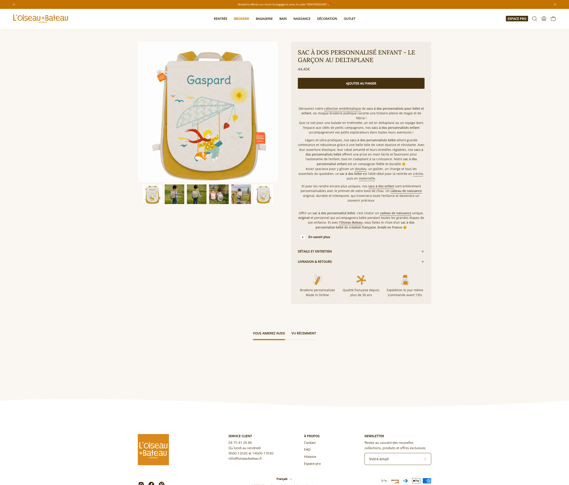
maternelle (367, 178)
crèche (418, 174)
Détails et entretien (315, 251)
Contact (310, 442)
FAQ (307, 449)
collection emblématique (342, 108)
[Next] (555, 4)
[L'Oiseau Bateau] (41, 18)
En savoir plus (319, 237)
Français (281, 479)
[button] (220, 18)
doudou (361, 169)
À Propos (312, 436)
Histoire (310, 456)
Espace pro (517, 18)
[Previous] (14, 4)
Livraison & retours (315, 261)
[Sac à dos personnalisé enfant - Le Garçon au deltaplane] (152, 194)
